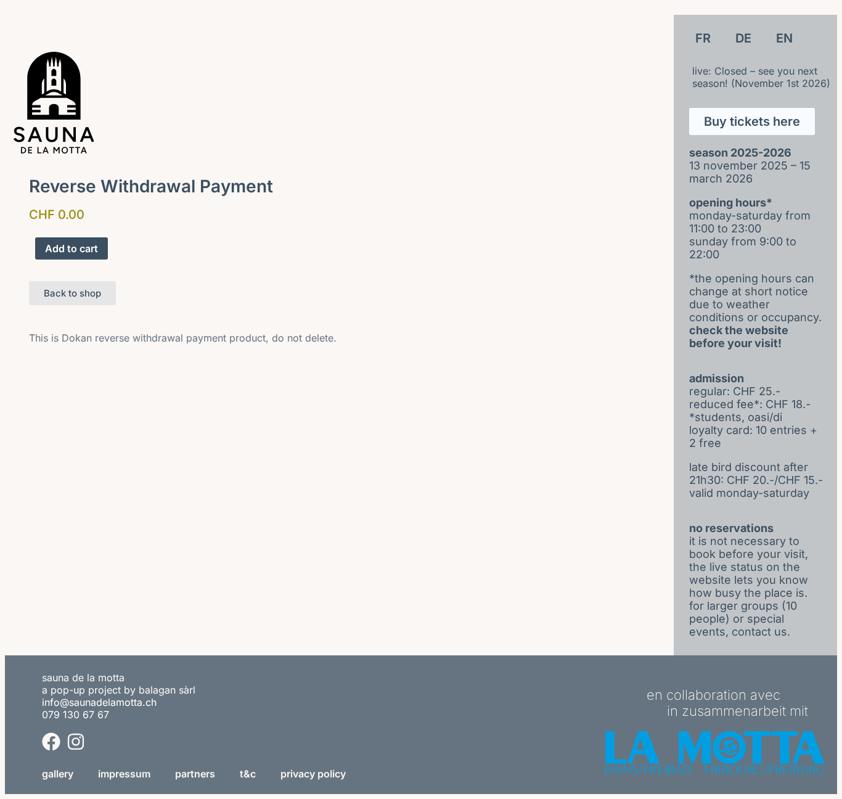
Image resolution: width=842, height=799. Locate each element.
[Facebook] (51, 741)
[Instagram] (76, 741)
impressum (124, 774)
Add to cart (71, 248)
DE (743, 38)
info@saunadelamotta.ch (99, 702)
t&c (248, 774)
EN (784, 38)
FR (703, 38)
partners (195, 774)
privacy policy (313, 774)
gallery (57, 774)
